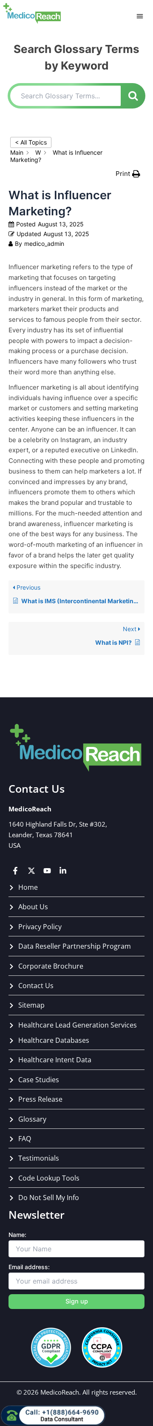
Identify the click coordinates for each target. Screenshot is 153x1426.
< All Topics (31, 142)
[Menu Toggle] (139, 16)
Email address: (29, 1266)
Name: (17, 1234)
